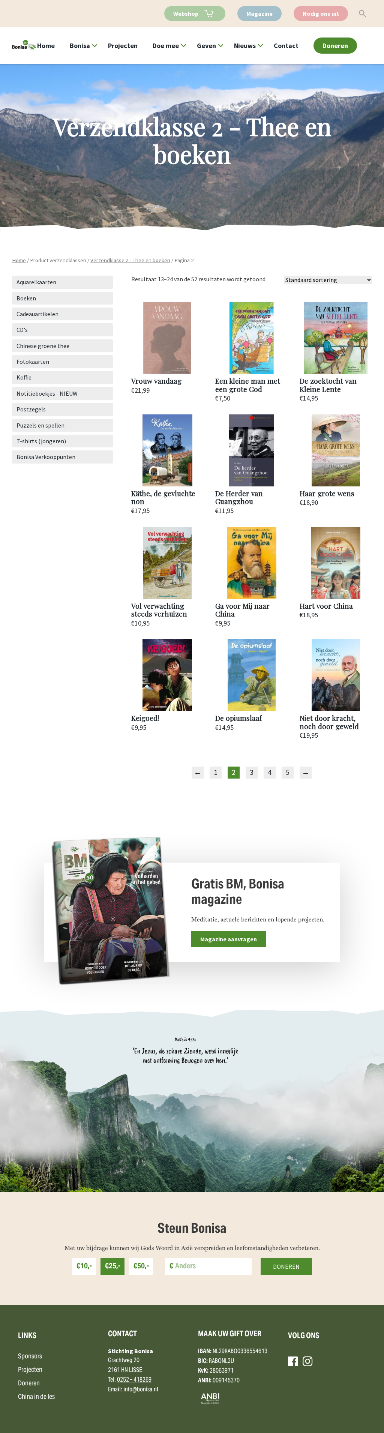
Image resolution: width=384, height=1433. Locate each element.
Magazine (259, 13)
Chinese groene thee (42, 346)
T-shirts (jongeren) (41, 441)
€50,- (141, 1267)
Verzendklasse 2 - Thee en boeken (130, 260)
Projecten (123, 45)
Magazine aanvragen (228, 939)
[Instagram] (307, 1361)
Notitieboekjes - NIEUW (47, 393)
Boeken (26, 298)
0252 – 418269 (134, 1380)
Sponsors (30, 1356)
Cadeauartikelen (37, 314)
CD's (22, 329)
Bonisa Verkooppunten (45, 457)
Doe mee (166, 45)
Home (46, 45)
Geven (206, 45)
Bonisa (80, 45)
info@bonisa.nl (140, 1389)
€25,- (112, 1267)
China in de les (36, 1397)
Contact (286, 45)
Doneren (335, 45)
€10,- (84, 1267)
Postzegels (31, 409)
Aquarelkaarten (36, 282)
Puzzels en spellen (40, 425)
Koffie (24, 377)
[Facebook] (293, 1361)
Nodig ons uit (321, 13)
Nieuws (245, 45)
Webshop (185, 13)
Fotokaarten (32, 361)
